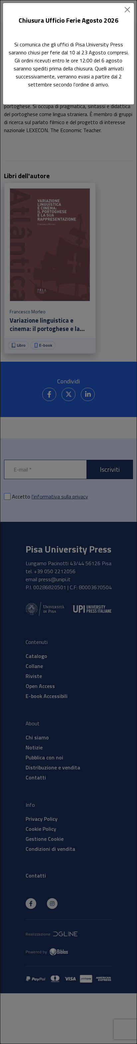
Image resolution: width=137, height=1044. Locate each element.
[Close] (127, 9)
